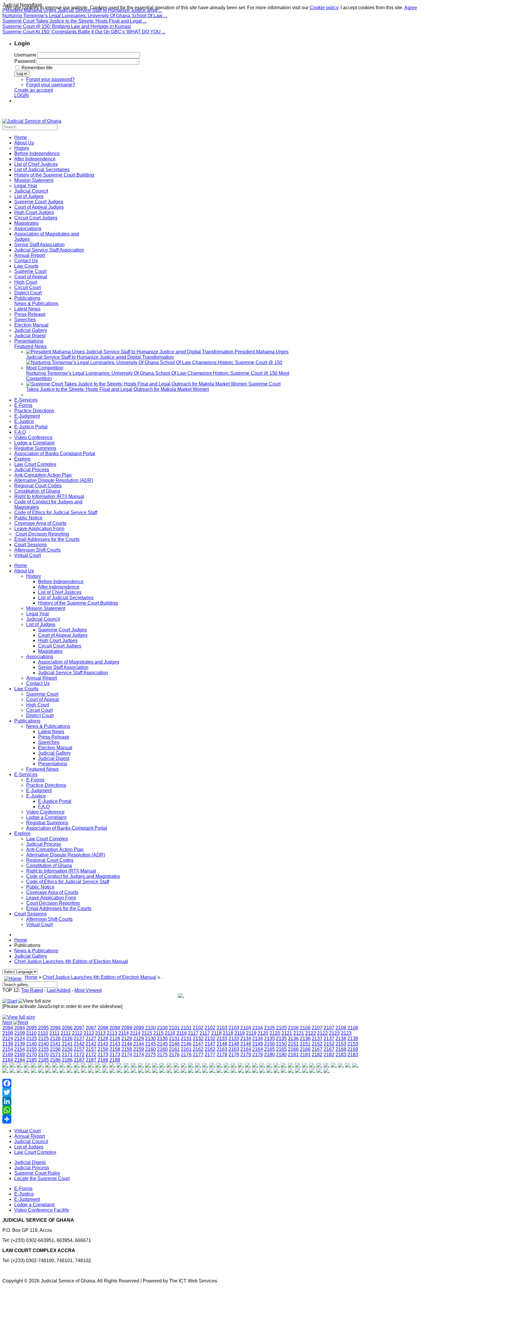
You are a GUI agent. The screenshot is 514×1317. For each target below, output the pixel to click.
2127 (79, 1038)
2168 (341, 1049)
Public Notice (40, 887)
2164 (245, 1049)
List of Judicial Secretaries (65, 597)
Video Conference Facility (41, 1210)
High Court (37, 704)
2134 (245, 1038)
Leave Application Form (51, 897)
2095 (31, 1027)
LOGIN (21, 95)
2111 (54, 1033)
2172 (79, 1054)
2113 (100, 1033)
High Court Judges (58, 640)
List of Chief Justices (60, 592)
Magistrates (50, 651)
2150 (269, 1043)
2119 (239, 1033)
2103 (222, 1027)
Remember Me (37, 67)
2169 (7, 1054)
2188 (103, 1059)
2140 (31, 1043)
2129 (126, 1038)
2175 (150, 1054)
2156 (55, 1049)
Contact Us (38, 683)
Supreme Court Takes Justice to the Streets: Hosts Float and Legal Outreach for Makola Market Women (153, 386)
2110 (31, 1033)
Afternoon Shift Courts (49, 919)
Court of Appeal (42, 699)
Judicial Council (43, 619)
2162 (198, 1049)
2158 (103, 1049)
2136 (293, 1038)
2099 (126, 1027)
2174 (126, 1054)
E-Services (25, 774)
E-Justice (36, 795)
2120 (263, 1033)
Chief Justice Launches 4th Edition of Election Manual (71, 961)
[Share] (180, 1119)
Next (7, 1022)
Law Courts (26, 688)
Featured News (42, 769)
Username (25, 54)
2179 (245, 1054)
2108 (341, 1027)
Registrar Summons (47, 822)
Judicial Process (43, 844)
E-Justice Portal (54, 801)
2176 (174, 1054)
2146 (174, 1043)
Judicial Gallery (54, 753)
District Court (40, 715)
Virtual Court (39, 924)
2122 (310, 1033)
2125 (31, 1038)
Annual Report (41, 678)
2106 (293, 1027)
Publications (27, 720)
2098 (103, 1027)
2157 (79, 1049)
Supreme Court (42, 694)
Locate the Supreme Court (42, 1178)
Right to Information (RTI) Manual (61, 870)
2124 (7, 1038)
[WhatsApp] (180, 1110)
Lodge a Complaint (46, 817)
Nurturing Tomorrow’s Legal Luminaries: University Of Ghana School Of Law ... (84, 15)
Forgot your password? (50, 79)
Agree (410, 7)
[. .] (181, 995)
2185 (31, 1059)
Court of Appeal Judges (62, 635)
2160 (150, 1049)
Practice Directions (46, 785)
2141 (55, 1043)
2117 (193, 1033)
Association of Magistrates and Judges (78, 661)
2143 (103, 1043)
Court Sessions (30, 913)
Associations (39, 656)
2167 (317, 1049)
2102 (198, 1027)
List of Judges (40, 624)
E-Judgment (39, 790)
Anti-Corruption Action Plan (55, 849)
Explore (22, 833)
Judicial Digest (53, 758)
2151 (293, 1043)
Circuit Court (39, 710)
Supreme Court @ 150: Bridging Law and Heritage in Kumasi (66, 26)
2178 (222, 1054)
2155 (31, 1049)
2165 (269, 1049)
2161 (174, 1049)
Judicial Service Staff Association (73, 672)
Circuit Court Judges (59, 645)
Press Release (53, 736)
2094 (7, 1027)
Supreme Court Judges (62, 629)
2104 (245, 1027)
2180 (269, 1054)
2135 (269, 1038)
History (33, 576)
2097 (79, 1027)
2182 (317, 1054)
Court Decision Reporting (53, 903)
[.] (5, 1065)
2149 (245, 1043)
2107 (317, 1027)
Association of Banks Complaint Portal (66, 828)
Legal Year (37, 613)
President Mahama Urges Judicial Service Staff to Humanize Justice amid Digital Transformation (157, 354)
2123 (334, 1033)
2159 (126, 1049)
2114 (123, 1033)
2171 (55, 1054)
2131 (174, 1038)
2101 (174, 1027)
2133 (222, 1038)
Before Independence (61, 581)
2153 (341, 1043)
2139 (7, 1043)
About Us (24, 570)
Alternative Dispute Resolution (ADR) (65, 854)
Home (20, 565)
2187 (79, 1059)
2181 (293, 1054)
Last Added (58, 990)
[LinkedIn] (180, 1101)
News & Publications (48, 726)
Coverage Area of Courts (52, 892)
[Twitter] (180, 1092)
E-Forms (35, 779)
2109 (7, 1033)
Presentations (52, 763)
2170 (31, 1054)
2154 (7, 1049)
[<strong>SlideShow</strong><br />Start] (9, 1001)
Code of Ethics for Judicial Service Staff (67, 881)
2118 (216, 1033)
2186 (55, 1059)
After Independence (58, 586)
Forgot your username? (50, 84)
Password (24, 61)
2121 (286, 1033)
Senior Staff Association (63, 667)
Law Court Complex (47, 838)
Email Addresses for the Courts (58, 908)
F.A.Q (44, 806)
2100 (150, 1027)
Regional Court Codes (49, 860)
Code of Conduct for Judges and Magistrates (73, 876)
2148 (222, 1043)
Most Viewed (88, 990)
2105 (269, 1027)
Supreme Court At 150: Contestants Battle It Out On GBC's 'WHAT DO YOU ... (83, 31)
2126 (55, 1038)
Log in (22, 73)
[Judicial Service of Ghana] (31, 121)
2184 (7, 1059)
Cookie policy (324, 7)
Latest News (51, 731)
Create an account (33, 90)
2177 (198, 1054)
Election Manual (55, 747)
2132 (198, 1038)
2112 (77, 1033)
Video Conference (45, 811)
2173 (103, 1054)
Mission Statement (45, 608)
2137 (317, 1038)
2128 (103, 1038)
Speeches (48, 742)
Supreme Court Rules (37, 1173)
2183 (341, 1054)
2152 (317, 1043)
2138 (341, 1038)
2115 (147, 1033)
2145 (150, 1043)
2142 (79, 1043)
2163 (222, 1049)
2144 (126, 1043)
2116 (170, 1033)
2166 (293, 1049)
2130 (150, 1038)
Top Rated (32, 990)
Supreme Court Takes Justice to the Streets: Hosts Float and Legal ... (74, 21)
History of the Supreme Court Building (78, 603)
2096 (55, 1027)
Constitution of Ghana (49, 865)
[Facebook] (180, 1083)
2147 (198, 1043)
